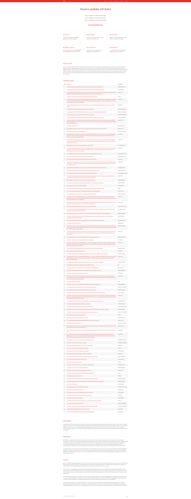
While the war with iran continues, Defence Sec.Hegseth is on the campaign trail (82, 378)
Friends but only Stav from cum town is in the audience (77, 317)
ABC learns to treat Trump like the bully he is (75, 251)
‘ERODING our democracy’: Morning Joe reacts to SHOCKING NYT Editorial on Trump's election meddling (88, 309)
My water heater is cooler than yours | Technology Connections (79, 395)
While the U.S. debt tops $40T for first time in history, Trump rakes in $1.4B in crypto (83, 170)
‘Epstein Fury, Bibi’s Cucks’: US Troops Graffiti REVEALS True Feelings (80, 239)
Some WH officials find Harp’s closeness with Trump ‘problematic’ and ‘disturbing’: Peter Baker (85, 381)
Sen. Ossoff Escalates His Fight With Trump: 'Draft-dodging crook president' (81, 193)
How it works (110, 1)
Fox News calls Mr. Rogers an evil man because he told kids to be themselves (82, 96)
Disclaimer (65, 496)
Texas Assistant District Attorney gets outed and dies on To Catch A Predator (82, 173)
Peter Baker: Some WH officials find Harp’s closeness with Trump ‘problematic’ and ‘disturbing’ (85, 262)
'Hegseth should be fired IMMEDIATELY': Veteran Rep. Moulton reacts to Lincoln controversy (85, 117)
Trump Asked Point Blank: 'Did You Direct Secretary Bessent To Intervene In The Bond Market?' (85, 188)
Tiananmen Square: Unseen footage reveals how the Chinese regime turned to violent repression (86, 292)
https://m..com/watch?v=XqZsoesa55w (95, 17)
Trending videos (115, 1)
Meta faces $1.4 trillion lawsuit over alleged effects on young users (80, 145)
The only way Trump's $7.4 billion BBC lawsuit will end (77, 367)
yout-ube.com (91, 50)
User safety (121, 1)
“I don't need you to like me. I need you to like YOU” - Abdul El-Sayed (80, 364)
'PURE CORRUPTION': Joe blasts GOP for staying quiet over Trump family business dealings (85, 248)
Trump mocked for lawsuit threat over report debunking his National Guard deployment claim (85, 301)
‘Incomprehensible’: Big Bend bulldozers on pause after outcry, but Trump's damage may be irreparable (87, 253)
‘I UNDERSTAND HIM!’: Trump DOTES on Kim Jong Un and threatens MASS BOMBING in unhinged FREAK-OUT (89, 213)
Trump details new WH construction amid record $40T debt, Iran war (80, 339)
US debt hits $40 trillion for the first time (74, 323)
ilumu (64, 1)
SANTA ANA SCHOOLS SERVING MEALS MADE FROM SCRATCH (80, 306)
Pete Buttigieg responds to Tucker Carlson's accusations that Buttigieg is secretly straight (84, 153)
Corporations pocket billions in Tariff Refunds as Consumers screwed (80, 264)
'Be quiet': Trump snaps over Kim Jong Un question (77, 185)
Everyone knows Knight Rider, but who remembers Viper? (78, 409)
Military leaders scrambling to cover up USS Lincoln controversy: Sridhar (81, 180)
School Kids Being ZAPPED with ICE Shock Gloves (77, 359)
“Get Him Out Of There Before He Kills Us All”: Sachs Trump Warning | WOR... (82, 206)
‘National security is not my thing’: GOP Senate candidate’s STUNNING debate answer (83, 284)
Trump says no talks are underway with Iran (75, 403)
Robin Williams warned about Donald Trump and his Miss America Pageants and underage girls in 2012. (87, 128)
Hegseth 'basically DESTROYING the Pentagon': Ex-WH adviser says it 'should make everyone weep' (87, 111)
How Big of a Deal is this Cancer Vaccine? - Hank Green (77, 348)
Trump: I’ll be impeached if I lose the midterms (76, 131)
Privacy (68, 496)
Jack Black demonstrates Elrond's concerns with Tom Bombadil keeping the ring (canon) (84, 400)
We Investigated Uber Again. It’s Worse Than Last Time (77, 386)
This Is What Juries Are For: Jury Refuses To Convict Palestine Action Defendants (82, 267)
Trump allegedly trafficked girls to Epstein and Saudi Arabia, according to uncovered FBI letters (85, 89)
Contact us (126, 1)
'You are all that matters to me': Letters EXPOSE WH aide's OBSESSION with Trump (83, 237)
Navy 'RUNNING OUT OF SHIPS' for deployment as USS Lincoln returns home (82, 356)
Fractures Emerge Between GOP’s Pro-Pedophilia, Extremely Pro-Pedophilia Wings (83, 191)
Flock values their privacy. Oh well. (73, 281)
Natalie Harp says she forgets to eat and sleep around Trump (79, 370)
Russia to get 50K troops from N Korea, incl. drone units (78, 350)
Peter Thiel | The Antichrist (72, 384)
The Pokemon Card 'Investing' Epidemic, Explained (77, 342)
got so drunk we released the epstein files (75, 389)
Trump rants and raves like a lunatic (73, 223)
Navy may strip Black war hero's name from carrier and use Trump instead (81, 287)
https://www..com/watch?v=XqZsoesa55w (95, 15)
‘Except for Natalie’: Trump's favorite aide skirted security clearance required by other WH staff (85, 220)
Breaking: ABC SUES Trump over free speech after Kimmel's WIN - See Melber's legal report (85, 182)
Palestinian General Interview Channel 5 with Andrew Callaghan (79, 353)
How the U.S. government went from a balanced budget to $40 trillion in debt (82, 406)
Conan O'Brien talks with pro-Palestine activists (76, 314)
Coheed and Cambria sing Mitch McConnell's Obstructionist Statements (81, 411)
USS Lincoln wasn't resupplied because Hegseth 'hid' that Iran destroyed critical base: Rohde (85, 86)
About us (105, 1)
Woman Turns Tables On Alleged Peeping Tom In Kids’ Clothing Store (80, 373)
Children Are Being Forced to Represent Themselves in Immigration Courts (81, 159)
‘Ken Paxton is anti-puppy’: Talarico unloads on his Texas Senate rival (80, 156)
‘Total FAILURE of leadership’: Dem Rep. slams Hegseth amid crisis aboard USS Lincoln (84, 270)
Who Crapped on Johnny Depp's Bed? (74, 375)
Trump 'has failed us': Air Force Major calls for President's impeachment (81, 114)
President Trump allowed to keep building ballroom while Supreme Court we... (82, 312)
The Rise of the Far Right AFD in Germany (75, 397)
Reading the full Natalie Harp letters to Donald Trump (77, 273)
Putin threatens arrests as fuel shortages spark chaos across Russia (80, 392)
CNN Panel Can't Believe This (72, 125)
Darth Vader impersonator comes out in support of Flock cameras (80, 345)
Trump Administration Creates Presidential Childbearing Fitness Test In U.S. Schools (83, 320)
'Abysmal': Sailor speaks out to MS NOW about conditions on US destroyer (81, 289)
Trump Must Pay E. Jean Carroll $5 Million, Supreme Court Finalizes (80, 109)
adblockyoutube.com (69, 50)
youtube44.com (115, 50)
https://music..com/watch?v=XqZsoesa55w (95, 20)
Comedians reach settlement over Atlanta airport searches (78, 303)
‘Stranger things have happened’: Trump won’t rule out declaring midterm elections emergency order (86, 167)
